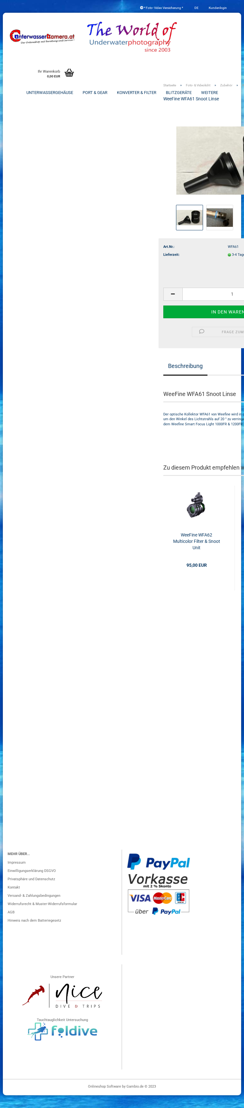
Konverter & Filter (136, 92)
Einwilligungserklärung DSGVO (32, 871)
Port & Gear (95, 92)
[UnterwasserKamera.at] (43, 37)
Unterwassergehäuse (49, 92)
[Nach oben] (226, 1100)
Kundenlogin (217, 8)
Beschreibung (185, 366)
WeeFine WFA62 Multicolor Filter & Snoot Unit (196, 541)
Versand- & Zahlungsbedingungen (34, 896)
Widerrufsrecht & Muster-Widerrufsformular (42, 904)
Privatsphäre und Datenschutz (31, 879)
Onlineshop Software (104, 1086)
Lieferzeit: (171, 255)
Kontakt (14, 887)
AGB (11, 912)
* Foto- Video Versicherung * (163, 8)
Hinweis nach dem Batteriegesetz (34, 920)
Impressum (17, 862)
